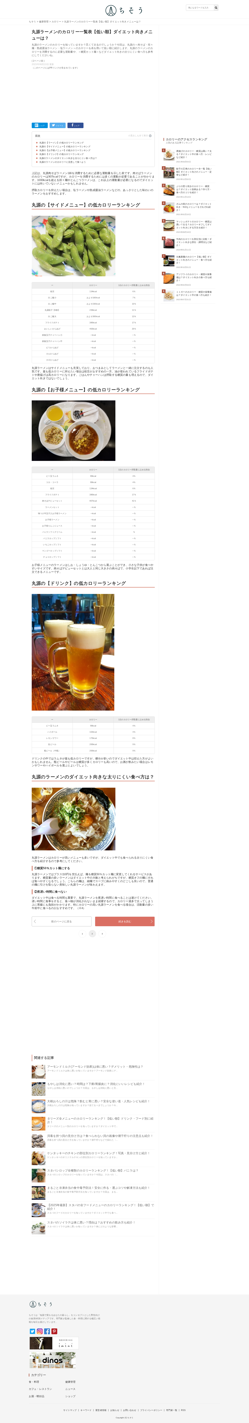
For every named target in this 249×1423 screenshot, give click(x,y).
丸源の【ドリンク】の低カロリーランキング (61, 154)
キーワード (86, 1410)
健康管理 (44, 21)
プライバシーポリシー (151, 1410)
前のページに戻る (61, 921)
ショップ (70, 1396)
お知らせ (114, 1410)
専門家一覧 (171, 1410)
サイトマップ (70, 1410)
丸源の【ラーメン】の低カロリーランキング (61, 142)
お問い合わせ (129, 1410)
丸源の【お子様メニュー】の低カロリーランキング (64, 150)
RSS (183, 1410)
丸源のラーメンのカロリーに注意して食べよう (62, 162)
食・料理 (34, 1381)
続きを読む (124, 921)
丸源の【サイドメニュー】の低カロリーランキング (64, 146)
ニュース (70, 1388)
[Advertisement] (93, 95)
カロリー (56, 21)
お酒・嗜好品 (36, 1396)
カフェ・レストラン (40, 1388)
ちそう (32, 21)
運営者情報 (100, 1410)
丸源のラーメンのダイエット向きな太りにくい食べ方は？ (68, 158)
